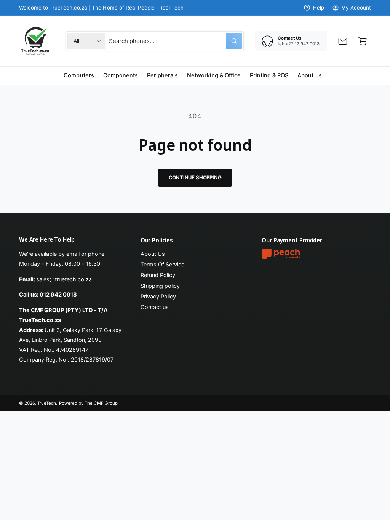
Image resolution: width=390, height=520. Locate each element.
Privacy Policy (158, 296)
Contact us (155, 307)
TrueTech (46, 403)
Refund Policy (158, 275)
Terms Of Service (162, 264)
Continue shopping (195, 177)
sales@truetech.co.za (64, 279)
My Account (356, 8)
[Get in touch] (343, 41)
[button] (362, 41)
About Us (153, 253)
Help (318, 8)
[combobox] (175, 41)
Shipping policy (160, 285)
